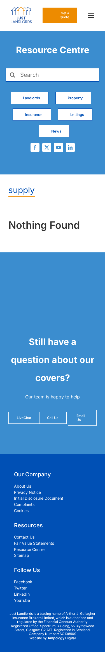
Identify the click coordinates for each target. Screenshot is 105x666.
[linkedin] (70, 147)
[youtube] (58, 147)
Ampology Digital (62, 638)
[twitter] (46, 147)
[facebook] (35, 147)
